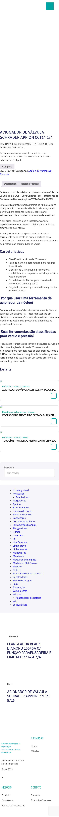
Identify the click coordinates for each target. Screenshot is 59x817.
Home (36, 13)
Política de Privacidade (13, 805)
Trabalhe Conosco (41, 800)
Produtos (36, 28)
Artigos (38, 48)
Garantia (35, 795)
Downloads (36, 36)
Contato (36, 65)
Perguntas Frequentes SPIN (38, 55)
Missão (35, 751)
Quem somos (36, 21)
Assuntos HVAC (36, 44)
